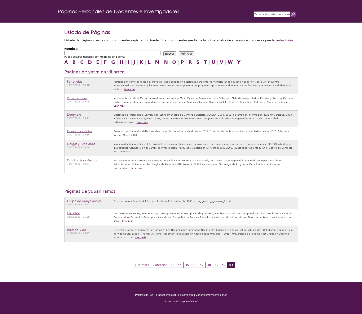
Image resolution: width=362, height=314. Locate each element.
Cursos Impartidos (79, 131)
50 (224, 265)
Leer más (129, 89)
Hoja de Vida (76, 229)
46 (194, 265)
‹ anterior (160, 265)
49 (216, 265)
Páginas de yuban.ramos (89, 191)
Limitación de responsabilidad (181, 301)
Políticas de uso (144, 295)
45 (187, 265)
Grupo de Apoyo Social (84, 201)
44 (180, 265)
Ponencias (74, 81)
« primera (142, 265)
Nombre (71, 48)
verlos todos (284, 40)
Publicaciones (77, 98)
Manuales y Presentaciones (211, 295)
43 (172, 265)
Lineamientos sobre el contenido (175, 295)
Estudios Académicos (82, 160)
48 (209, 265)
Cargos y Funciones (81, 144)
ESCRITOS (73, 213)
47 (202, 265)
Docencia (74, 114)
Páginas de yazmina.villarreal (95, 72)
